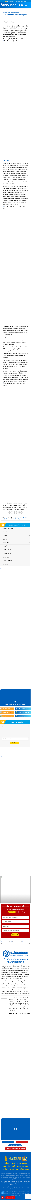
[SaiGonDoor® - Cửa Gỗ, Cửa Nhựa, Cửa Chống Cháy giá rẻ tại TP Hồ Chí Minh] (9, 5)
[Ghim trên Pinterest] (19, 512)
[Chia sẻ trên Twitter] (14, 512)
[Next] (30, 890)
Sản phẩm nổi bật (8, 560)
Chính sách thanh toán (22, 1183)
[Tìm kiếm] (19, 5)
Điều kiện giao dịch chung (9, 1183)
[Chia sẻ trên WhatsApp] (10, 512)
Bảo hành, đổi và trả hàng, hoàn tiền (11, 1187)
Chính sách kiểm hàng (15, 1185)
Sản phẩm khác (7, 553)
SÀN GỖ (5, 546)
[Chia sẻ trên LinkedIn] (21, 512)
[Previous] (1, 890)
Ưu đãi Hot (6, 564)
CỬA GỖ (5, 532)
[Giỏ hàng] (26, 5)
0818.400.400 (10, 1198)
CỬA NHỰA (6, 535)
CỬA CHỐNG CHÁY (8, 528)
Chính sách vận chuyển (16, 1189)
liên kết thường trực (17, 519)
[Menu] (29, 5)
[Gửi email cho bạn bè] (17, 512)
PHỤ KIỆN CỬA (6, 543)
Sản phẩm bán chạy (8, 550)
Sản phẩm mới (7, 557)
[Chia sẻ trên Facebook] (12, 512)
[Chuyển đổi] (29, 528)
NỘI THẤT (5, 539)
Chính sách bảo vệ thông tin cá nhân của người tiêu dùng (15, 1181)
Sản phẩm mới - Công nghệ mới (11, 12)
